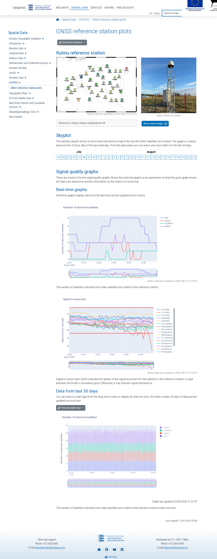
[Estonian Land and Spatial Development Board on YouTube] (114, 549)
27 (79, 157)
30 (94, 157)
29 (89, 157)
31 (99, 157)
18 (178, 157)
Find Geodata (125, 7)
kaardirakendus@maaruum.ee (50, 547)
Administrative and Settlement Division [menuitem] (28, 63)
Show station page (153, 123)
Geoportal (19, 7)
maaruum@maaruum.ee (176, 547)
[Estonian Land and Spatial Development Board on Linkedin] (122, 549)
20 (188, 157)
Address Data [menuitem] (16, 58)
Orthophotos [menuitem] (15, 43)
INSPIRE (109, 7)
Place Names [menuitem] (15, 116)
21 (193, 157)
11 (143, 157)
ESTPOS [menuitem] (13, 82)
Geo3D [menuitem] (12, 72)
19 (183, 157)
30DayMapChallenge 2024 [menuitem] (22, 111)
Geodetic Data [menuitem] (16, 77)
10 (138, 157)
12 (148, 157)
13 (153, 157)
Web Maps (62, 7)
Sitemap (112, 556)
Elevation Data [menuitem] (16, 48)
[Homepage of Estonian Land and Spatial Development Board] (99, 549)
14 (158, 157)
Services (96, 7)
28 (84, 157)
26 (73, 157)
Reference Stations (72, 42)
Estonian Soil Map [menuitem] (18, 67)
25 (68, 157)
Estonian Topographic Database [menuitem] (25, 38)
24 (63, 157)
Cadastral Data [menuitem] (16, 53)
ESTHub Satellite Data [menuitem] (20, 98)
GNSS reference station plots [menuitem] (26, 87)
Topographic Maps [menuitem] (18, 93)
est (150, 13)
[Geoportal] (38, 8)
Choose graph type (71, 407)
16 (168, 157)
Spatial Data (79, 7)
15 (163, 157)
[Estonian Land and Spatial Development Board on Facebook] (107, 549)
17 (173, 157)
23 (58, 157)
